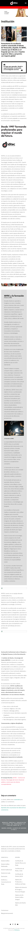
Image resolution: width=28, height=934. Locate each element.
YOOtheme (17, 930)
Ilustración (4, 876)
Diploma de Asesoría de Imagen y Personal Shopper (21, 889)
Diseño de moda (5, 873)
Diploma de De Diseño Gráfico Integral (19, 897)
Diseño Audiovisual (6, 869)
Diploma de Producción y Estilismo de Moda (20, 882)
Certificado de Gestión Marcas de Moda (20, 863)
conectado (17, 799)
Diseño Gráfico (5, 861)
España (17, 857)
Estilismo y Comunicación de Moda (6, 882)
